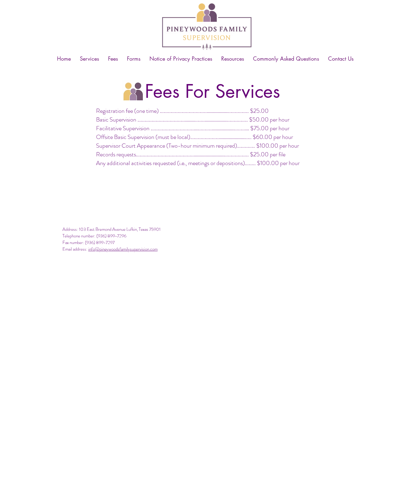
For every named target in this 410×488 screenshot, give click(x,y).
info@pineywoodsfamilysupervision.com (123, 249)
